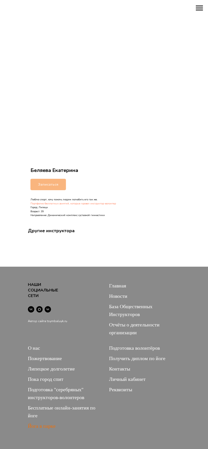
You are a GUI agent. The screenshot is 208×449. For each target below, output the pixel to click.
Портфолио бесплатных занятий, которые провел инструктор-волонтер (73, 203)
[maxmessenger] (39, 309)
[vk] (31, 309)
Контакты (119, 369)
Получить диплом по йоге (137, 358)
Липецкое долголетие (51, 369)
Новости (118, 296)
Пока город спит (45, 379)
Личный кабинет (127, 379)
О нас (34, 348)
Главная (117, 285)
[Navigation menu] (199, 8)
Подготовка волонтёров (134, 348)
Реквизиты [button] (120, 389)
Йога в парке (42, 426)
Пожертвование (45, 358)
